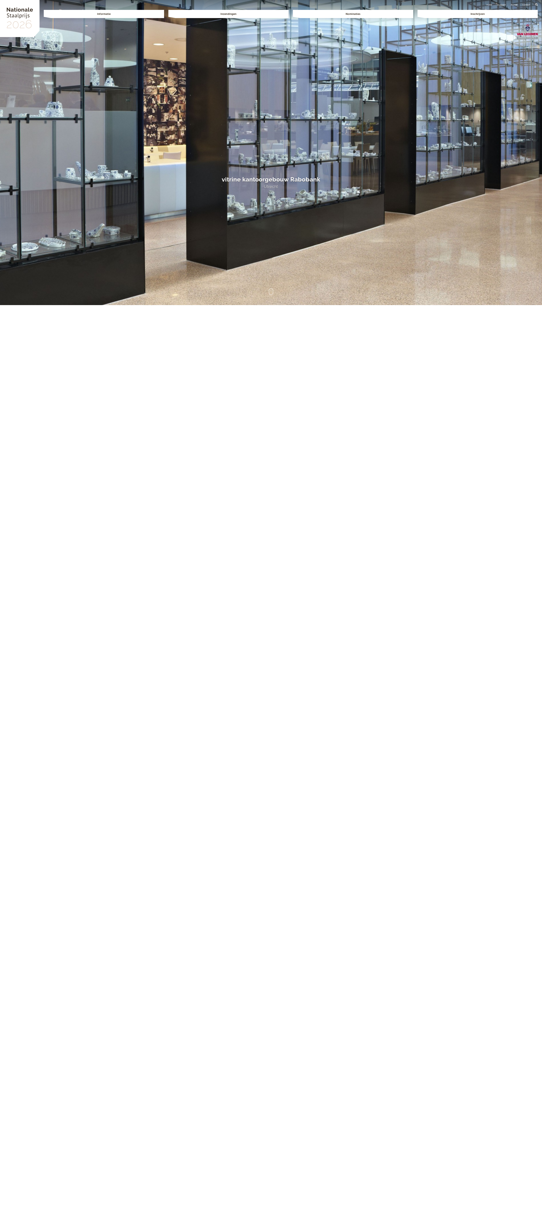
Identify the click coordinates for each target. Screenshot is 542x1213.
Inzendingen (228, 13)
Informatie (104, 13)
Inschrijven (478, 13)
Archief (514, 5)
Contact (526, 5)
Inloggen (501, 5)
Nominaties (353, 13)
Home (489, 5)
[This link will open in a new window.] (527, 31)
